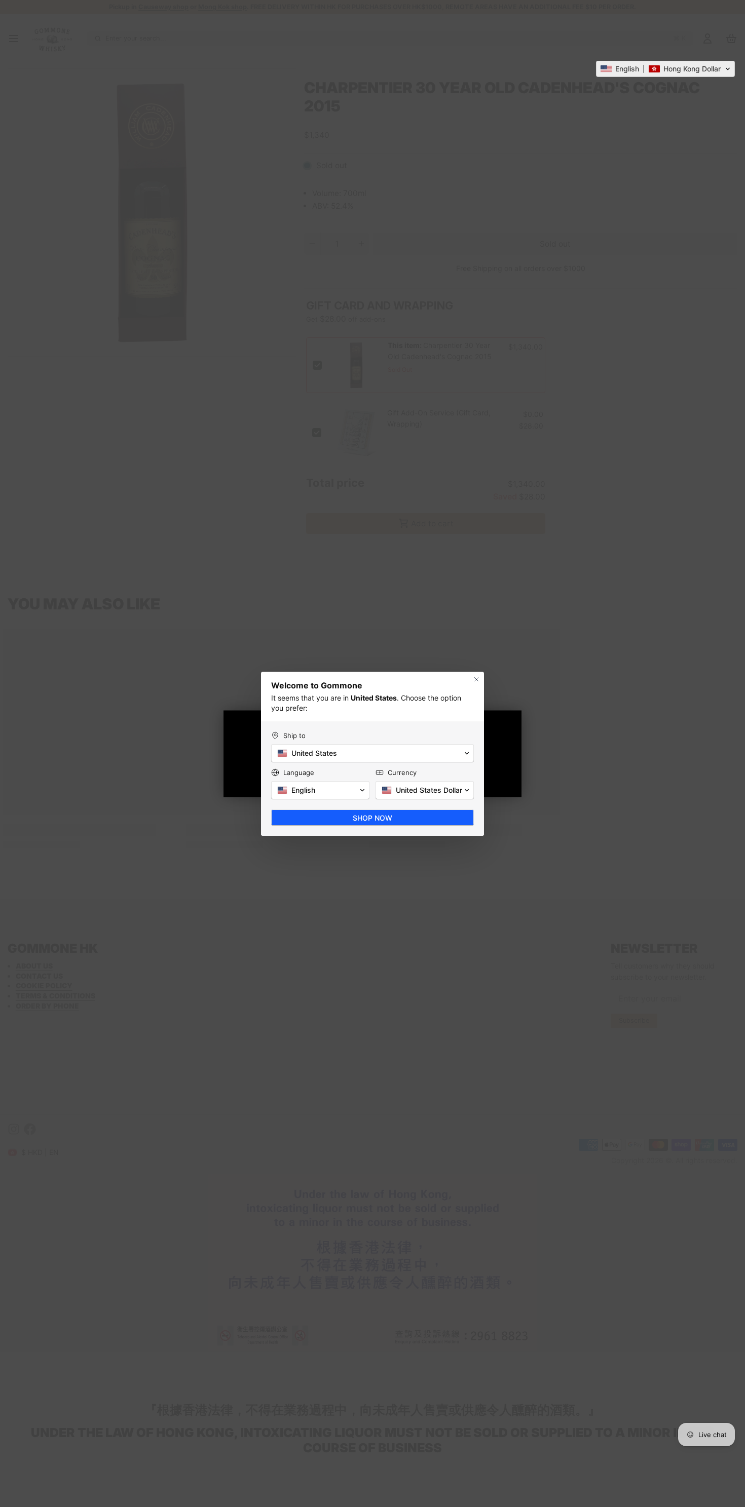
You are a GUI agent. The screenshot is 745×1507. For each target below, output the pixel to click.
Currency (402, 772)
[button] (665, 69)
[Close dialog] (476, 679)
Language (298, 772)
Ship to (294, 735)
